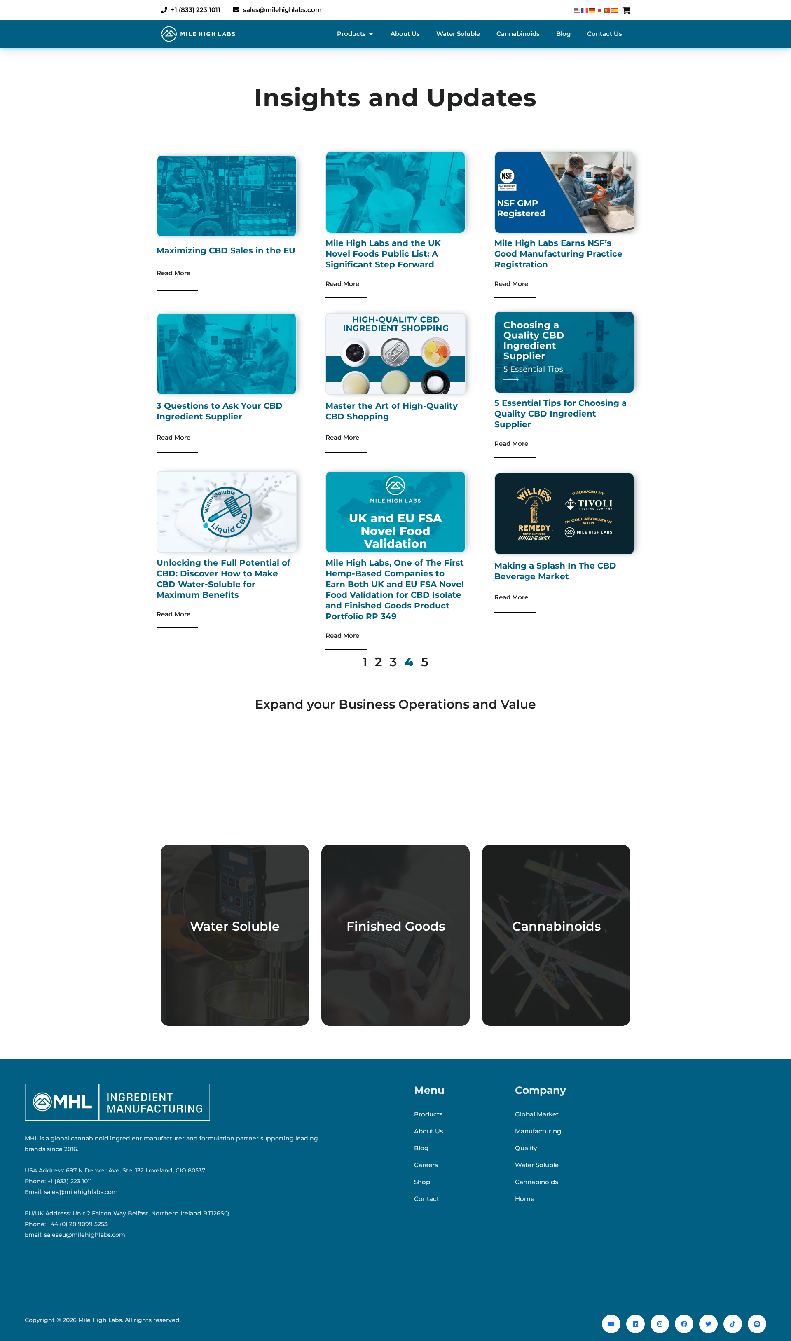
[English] (577, 10)
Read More (173, 273)
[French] (585, 10)
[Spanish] (614, 10)
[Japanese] (600, 10)
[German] (592, 10)
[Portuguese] (607, 10)
